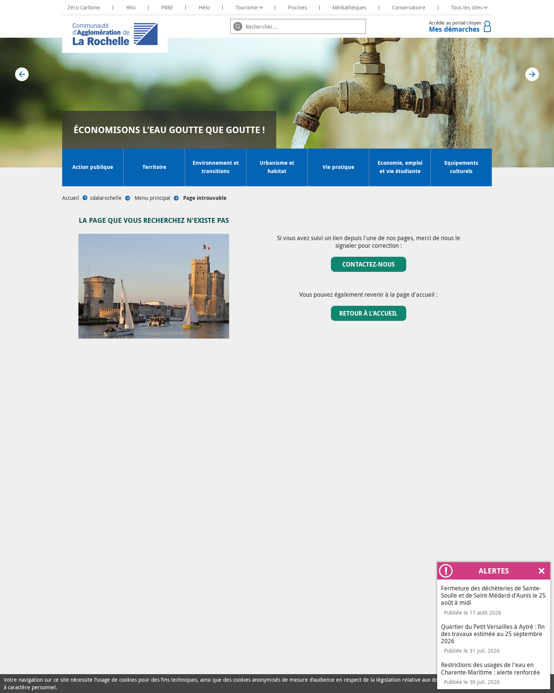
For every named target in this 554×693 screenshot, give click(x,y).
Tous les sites (466, 7)
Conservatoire (408, 7)
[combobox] (298, 26)
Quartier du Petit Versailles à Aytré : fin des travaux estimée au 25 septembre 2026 (493, 633)
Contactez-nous (368, 264)
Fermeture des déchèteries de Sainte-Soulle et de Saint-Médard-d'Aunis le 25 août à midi (493, 595)
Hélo (204, 7)
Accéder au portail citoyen (455, 27)
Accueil (70, 197)
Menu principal (152, 197)
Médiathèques (349, 7)
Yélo (131, 7)
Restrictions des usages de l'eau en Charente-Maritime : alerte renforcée (490, 668)
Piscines (297, 7)
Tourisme (247, 7)
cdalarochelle (106, 197)
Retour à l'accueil (368, 313)
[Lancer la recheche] (237, 26)
